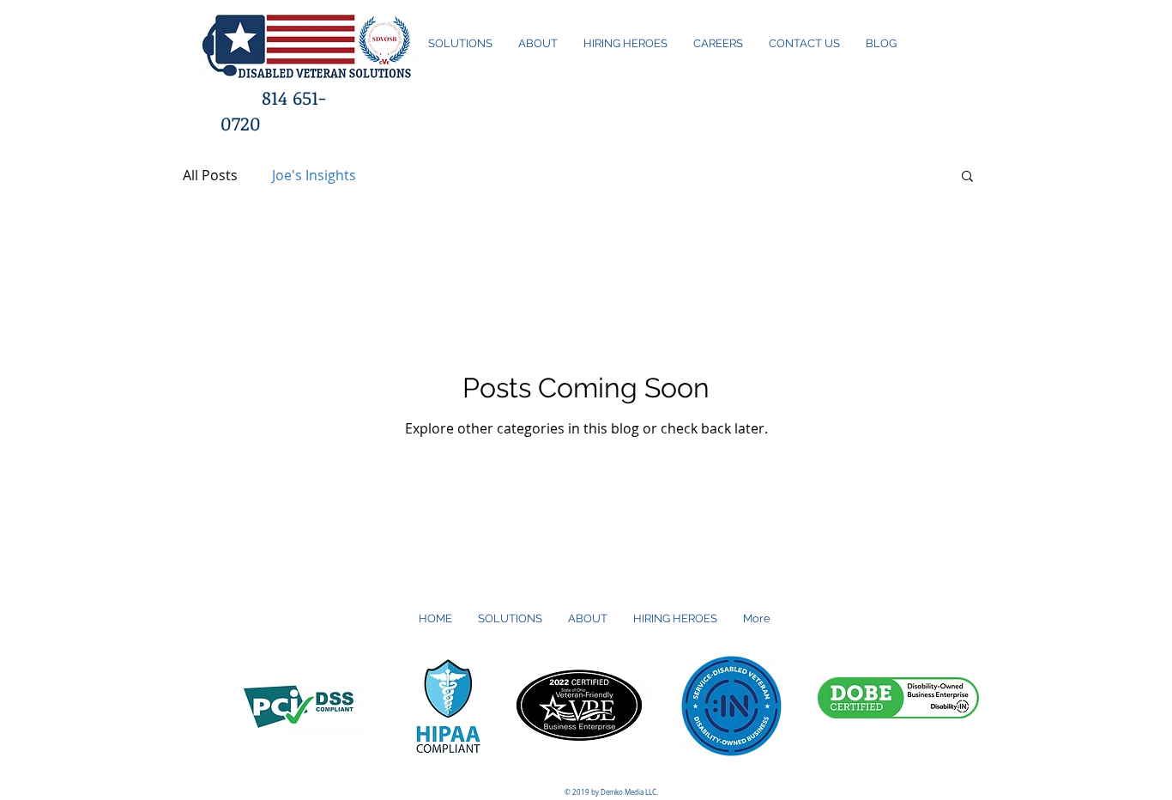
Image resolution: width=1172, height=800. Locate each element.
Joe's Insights (314, 175)
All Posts (210, 175)
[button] (967, 177)
